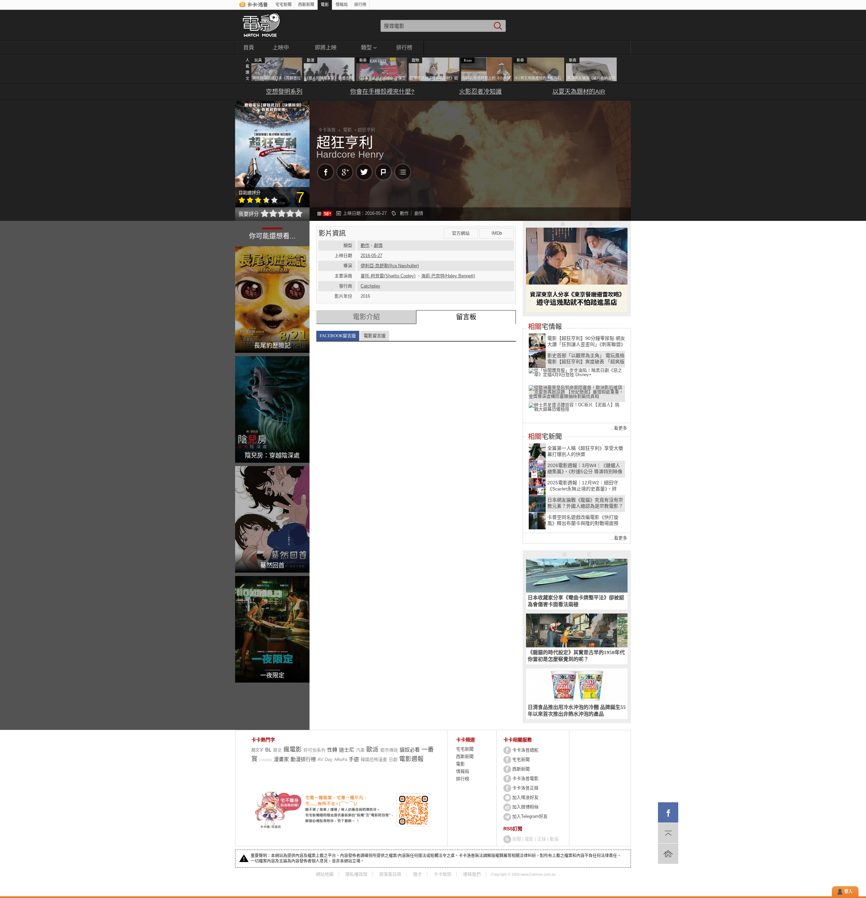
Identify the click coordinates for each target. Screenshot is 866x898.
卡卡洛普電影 (525, 778)
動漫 (554, 839)
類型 (366, 47)
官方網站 (461, 233)
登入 (848, 891)
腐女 (277, 750)
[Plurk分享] (383, 172)
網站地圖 (325, 874)
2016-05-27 (371, 255)
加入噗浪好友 (525, 797)
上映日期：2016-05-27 (365, 213)
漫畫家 (281, 759)
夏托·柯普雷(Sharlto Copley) (388, 275)
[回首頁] (668, 854)
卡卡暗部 (442, 874)
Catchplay (370, 286)
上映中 (281, 47)
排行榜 (360, 4)
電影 (325, 4)
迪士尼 (346, 750)
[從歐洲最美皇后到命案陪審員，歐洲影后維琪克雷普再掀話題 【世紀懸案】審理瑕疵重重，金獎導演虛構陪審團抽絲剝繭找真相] (577, 393)
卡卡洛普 (327, 129)
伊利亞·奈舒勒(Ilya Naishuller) (390, 265)
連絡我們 (472, 874)
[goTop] (668, 833)
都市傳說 (389, 750)
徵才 (417, 874)
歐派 (372, 749)
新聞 (516, 839)
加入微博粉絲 (525, 806)
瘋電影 (292, 749)
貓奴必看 (410, 750)
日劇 (393, 759)
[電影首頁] (261, 25)
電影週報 (411, 759)
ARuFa (340, 759)
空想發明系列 (284, 91)
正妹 (541, 839)
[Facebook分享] (325, 172)
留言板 (466, 317)
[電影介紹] (402, 172)
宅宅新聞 (283, 4)
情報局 (342, 4)
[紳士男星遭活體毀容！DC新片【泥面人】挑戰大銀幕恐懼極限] (577, 410)
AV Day (325, 759)
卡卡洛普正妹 (525, 787)
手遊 (354, 759)
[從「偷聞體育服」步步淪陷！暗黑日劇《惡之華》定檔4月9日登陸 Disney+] (577, 376)
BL (268, 750)
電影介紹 (366, 317)
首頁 (248, 47)
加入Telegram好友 (530, 816)
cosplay (265, 760)
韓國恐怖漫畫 (374, 759)
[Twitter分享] (364, 172)
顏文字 (257, 750)
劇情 (418, 213)
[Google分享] (344, 172)
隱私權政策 (356, 874)
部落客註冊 (390, 874)
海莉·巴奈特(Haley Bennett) (448, 275)
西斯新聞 (306, 4)
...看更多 (618, 428)
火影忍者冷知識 (480, 91)
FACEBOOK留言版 (338, 335)
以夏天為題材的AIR (578, 91)
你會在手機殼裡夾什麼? (382, 91)
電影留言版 (375, 335)
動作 (404, 213)
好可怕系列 (314, 750)
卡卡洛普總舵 (525, 750)
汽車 (360, 750)
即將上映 (326, 47)
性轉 (332, 750)
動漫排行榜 (303, 759)
